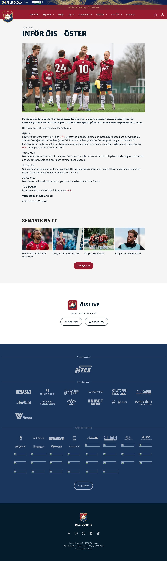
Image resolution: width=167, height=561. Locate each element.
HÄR (62, 136)
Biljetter (47, 14)
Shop (61, 14)
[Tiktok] (98, 533)
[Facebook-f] (68, 533)
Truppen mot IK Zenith (94, 253)
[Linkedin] (90, 533)
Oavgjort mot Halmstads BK (66, 253)
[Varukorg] (155, 14)
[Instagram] (76, 533)
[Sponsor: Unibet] (37, 3)
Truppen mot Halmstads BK (128, 253)
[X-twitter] (83, 533)
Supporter (83, 14)
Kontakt (130, 14)
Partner (100, 14)
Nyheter (34, 14)
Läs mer (95, 7)
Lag (69, 14)
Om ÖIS (115, 14)
